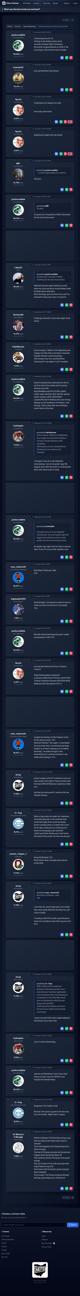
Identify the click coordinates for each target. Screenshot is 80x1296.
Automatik (18, 314)
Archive (4, 1250)
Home (9, 26)
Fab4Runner (18, 346)
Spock (18, 99)
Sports (4, 1243)
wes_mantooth (18, 567)
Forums (36, 3)
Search (74, 1225)
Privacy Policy (47, 1247)
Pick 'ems (47, 3)
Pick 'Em (5, 1257)
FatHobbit (18, 425)
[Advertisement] (40, 245)
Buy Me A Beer (48, 1243)
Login (44, 1236)
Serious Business (29, 26)
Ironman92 (18, 67)
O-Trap (18, 813)
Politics (4, 1246)
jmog (18, 774)
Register (45, 1239)
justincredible (18, 35)
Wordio (55, 3)
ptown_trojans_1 (18, 854)
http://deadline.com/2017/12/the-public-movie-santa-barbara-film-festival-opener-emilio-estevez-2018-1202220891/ (52, 394)
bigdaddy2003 (18, 599)
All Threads (26, 3)
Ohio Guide (6, 1253)
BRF (18, 163)
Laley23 (18, 267)
